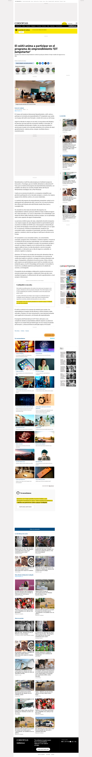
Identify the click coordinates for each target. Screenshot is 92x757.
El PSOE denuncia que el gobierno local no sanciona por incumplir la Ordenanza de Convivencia (24, 593)
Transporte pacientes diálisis (26, 1)
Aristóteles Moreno (18, 553)
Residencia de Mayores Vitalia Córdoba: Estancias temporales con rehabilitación (63, 280)
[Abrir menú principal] (76, 23)
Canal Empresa (59, 26)
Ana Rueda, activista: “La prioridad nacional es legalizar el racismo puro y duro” (63, 369)
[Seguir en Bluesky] (62, 741)
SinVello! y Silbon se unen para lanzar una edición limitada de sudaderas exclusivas (63, 301)
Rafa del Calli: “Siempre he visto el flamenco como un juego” (24, 633)
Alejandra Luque (38, 571)
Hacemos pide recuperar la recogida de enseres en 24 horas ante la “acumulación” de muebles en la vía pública (44, 612)
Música (47, 1)
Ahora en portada (19, 618)
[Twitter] (45, 63)
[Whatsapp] (37, 63)
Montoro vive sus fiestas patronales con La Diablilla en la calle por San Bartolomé (24, 611)
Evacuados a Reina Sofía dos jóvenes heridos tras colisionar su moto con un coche (24, 711)
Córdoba (22, 330)
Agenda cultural (57, 1)
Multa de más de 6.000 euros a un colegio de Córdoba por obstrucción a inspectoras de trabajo (44, 569)
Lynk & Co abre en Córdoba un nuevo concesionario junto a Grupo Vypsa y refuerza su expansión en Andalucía (63, 272)
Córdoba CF (61, 1)
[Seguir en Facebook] (65, 741)
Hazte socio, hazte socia (25, 506)
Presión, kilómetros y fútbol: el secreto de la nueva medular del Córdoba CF (43, 653)
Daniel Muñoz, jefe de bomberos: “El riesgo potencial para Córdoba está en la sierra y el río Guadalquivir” (63, 362)
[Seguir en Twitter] (63, 741)
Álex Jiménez (37, 656)
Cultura (23, 26)
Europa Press (17, 696)
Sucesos (32, 1)
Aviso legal (48, 754)
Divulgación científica (51, 1)
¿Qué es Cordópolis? (41, 754)
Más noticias (17, 330)
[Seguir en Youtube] (70, 741)
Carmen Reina (38, 553)
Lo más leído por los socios (21, 533)
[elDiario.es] (23, 743)
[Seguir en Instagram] (68, 741)
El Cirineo (44, 26)
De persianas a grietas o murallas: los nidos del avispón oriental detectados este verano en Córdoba (24, 569)
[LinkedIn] (48, 63)
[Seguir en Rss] (75, 741)
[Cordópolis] (23, 740)
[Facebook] (40, 63)
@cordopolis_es (19, 110)
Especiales (52, 26)
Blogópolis (33, 26)
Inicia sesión (70, 23)
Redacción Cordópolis (19, 108)
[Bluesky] (43, 63)
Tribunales (40, 1)
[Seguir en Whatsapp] (74, 741)
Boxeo (64, 1)
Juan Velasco (17, 635)
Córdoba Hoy (18, 26)
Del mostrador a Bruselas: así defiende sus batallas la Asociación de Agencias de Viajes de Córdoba (63, 294)
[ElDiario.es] (72, 26)
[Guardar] (51, 63)
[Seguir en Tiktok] (72, 741)
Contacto (52, 754)
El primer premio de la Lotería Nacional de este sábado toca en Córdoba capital (23, 693)
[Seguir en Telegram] (66, 741)
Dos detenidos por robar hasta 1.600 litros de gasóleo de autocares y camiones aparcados (44, 730)
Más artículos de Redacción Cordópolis (24, 575)
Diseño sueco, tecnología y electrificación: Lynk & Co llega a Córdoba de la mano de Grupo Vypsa (63, 287)
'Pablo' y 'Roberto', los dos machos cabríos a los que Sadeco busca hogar (44, 693)
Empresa (27, 330)
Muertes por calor (36, 1)
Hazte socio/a (64, 23)
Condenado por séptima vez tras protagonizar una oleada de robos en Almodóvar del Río (24, 672)
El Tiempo (39, 26)
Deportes (28, 26)
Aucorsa (44, 1)
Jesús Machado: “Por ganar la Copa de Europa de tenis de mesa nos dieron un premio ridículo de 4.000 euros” (63, 376)
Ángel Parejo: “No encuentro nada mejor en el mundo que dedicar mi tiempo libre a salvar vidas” (63, 383)
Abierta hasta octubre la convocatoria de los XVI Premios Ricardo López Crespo (43, 593)
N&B (48, 26)
